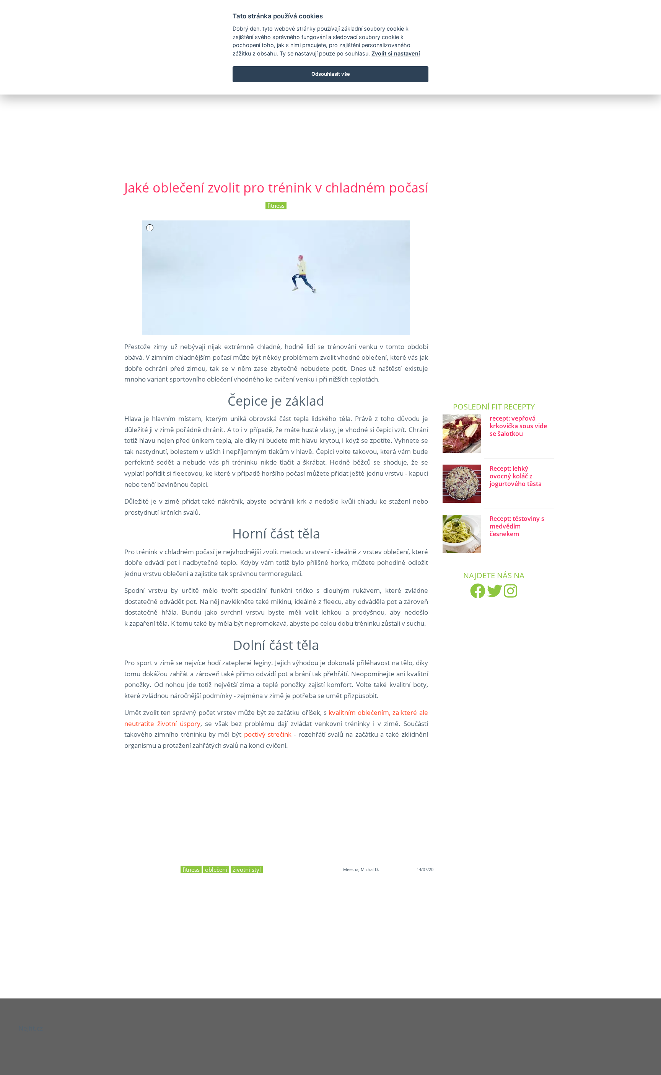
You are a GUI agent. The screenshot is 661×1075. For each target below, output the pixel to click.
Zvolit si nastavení (395, 53)
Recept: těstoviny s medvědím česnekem (517, 526)
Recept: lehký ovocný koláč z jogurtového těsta (516, 476)
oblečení (216, 869)
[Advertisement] (330, 106)
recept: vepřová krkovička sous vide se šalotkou (518, 426)
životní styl (247, 869)
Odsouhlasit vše (330, 74)
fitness (276, 205)
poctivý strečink (267, 734)
